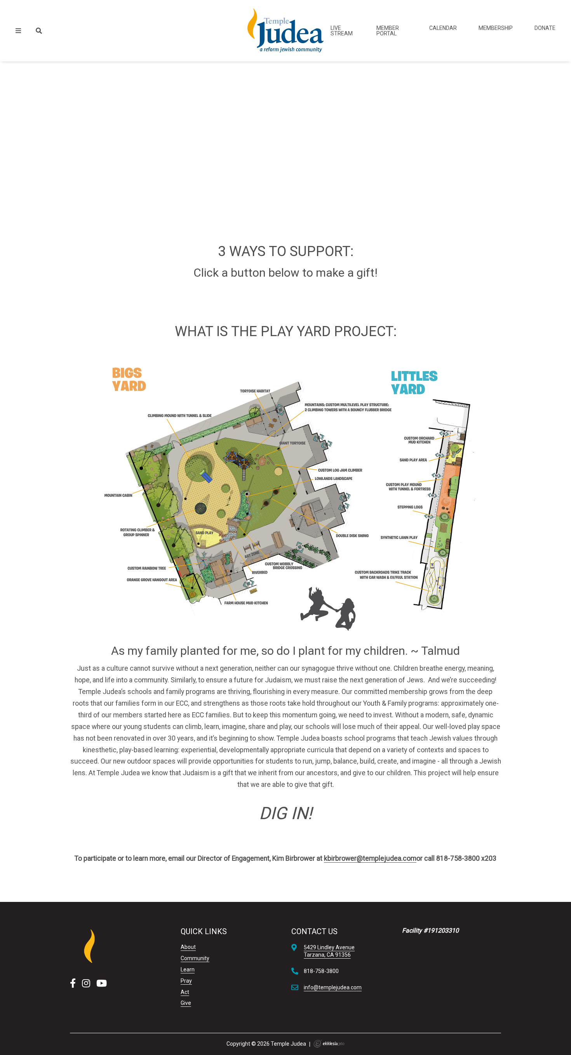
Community (195, 958)
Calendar (443, 28)
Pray (186, 981)
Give (186, 1003)
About (188, 947)
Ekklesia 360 (329, 1044)
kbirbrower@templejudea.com (370, 858)
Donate (544, 28)
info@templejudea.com (333, 987)
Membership (496, 28)
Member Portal (387, 31)
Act (185, 992)
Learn (188, 969)
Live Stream (342, 31)
